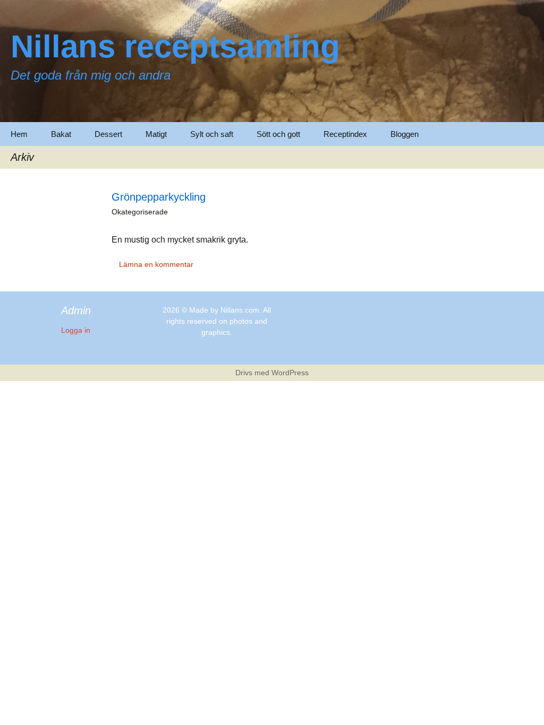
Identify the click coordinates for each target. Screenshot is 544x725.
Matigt (156, 134)
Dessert (108, 134)
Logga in (75, 330)
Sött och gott (278, 134)
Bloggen (404, 134)
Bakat (61, 134)
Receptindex (345, 134)
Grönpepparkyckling (159, 197)
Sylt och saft (211, 134)
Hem (19, 134)
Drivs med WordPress (272, 372)
